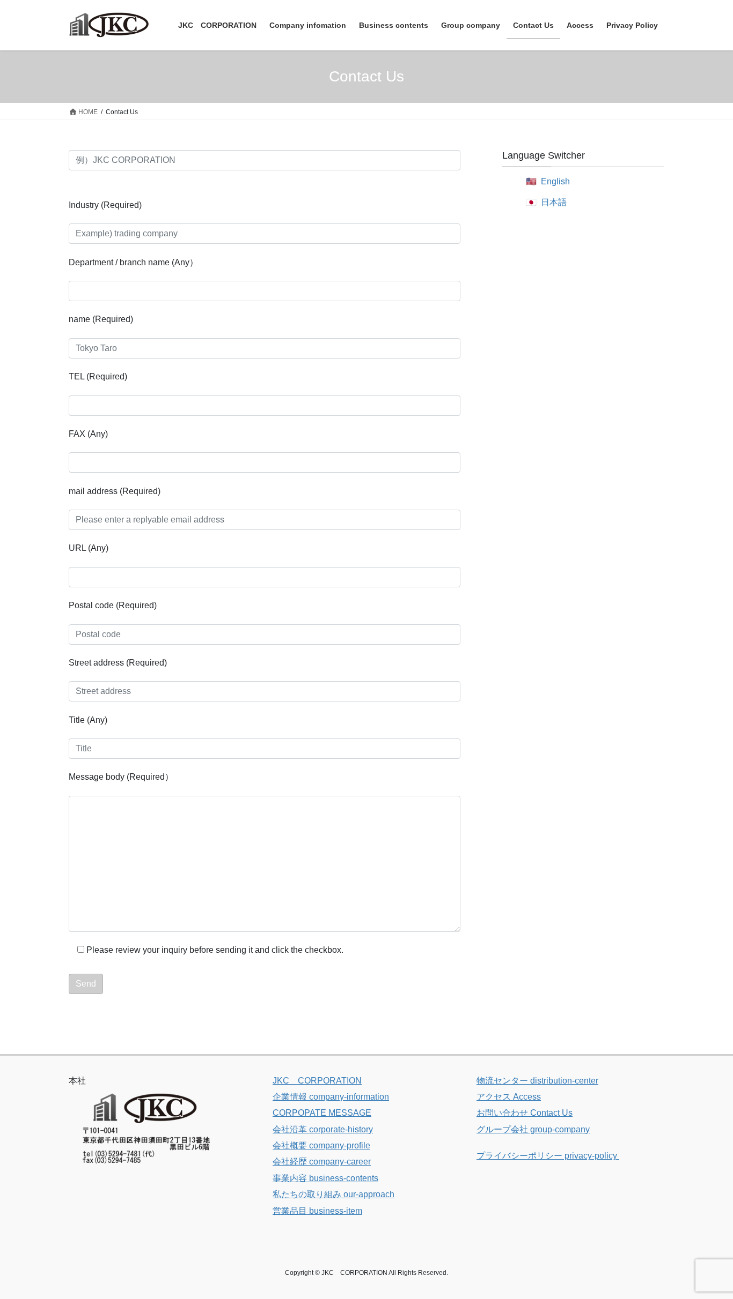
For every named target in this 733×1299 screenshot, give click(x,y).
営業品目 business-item (317, 1210)
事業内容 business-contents (325, 1178)
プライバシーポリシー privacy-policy (548, 1155)
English (555, 181)
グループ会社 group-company (533, 1129)
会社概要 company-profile (321, 1145)
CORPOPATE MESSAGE (322, 1112)
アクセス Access (509, 1096)
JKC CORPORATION (317, 1080)
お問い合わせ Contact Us (525, 1112)
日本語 (554, 202)
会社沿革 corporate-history (323, 1129)
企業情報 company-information (331, 1096)
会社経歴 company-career (322, 1161)
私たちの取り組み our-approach (333, 1194)
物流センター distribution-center (537, 1080)
